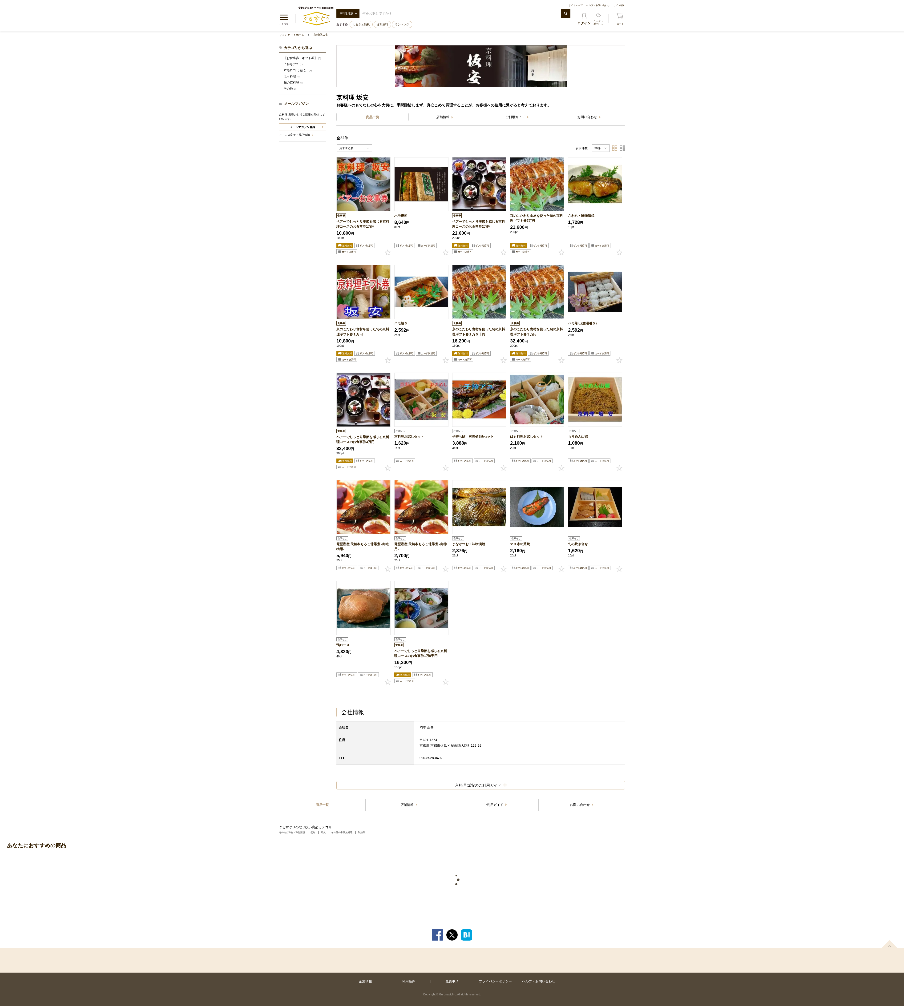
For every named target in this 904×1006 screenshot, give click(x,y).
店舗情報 (443, 117)
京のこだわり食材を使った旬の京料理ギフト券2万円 (536, 218)
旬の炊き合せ (578, 544)
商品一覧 (372, 117)
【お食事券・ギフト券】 (302, 58)
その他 (290, 88)
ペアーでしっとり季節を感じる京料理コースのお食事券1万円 (362, 224)
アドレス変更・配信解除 (295, 135)
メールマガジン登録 (302, 127)
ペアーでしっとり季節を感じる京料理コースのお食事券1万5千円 (420, 653)
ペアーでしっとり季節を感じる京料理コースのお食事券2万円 (478, 224)
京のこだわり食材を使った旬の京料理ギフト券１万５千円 (478, 331)
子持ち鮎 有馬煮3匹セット (473, 436)
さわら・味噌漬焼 (581, 215)
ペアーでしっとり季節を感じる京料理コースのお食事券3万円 (362, 439)
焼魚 (323, 832)
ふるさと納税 (361, 24)
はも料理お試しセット (526, 436)
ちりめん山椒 (578, 436)
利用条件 (408, 981)
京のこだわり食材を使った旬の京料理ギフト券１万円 (362, 331)
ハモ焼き (401, 323)
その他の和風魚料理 (341, 832)
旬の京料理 (293, 82)
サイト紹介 (619, 5)
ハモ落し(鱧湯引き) (582, 323)
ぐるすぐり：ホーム (291, 34)
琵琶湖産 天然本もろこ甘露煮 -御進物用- (362, 546)
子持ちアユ (293, 64)
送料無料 (382, 24)
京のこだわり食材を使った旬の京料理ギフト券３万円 (536, 331)
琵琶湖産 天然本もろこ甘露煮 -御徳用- (420, 546)
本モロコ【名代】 (298, 70)
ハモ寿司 (401, 215)
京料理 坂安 (320, 34)
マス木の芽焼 (520, 544)
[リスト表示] (622, 148)
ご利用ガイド (515, 117)
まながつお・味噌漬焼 (468, 544)
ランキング (402, 24)
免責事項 (452, 981)
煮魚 (313, 832)
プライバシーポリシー (495, 981)
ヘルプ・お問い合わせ (598, 5)
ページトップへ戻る (889, 944)
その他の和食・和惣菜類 (292, 832)
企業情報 (365, 981)
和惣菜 (361, 832)
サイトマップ (576, 5)
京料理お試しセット (409, 436)
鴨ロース (343, 645)
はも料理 (291, 76)
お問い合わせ (587, 117)
